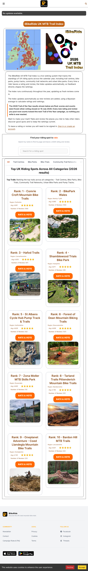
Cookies (34, 536)
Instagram (67, 536)
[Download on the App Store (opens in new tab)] (9, 553)
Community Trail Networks (64, 162)
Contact (6, 536)
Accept (82, 567)
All (8, 162)
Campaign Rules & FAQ (11, 541)
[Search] (86, 4)
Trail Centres (18, 162)
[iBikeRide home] (5, 514)
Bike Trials (45, 162)
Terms (34, 541)
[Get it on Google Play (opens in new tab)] (26, 553)
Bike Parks (32, 162)
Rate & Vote (25, 214)
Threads (66, 541)
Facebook (67, 531)
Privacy (34, 531)
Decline (70, 567)
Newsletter (7, 531)
